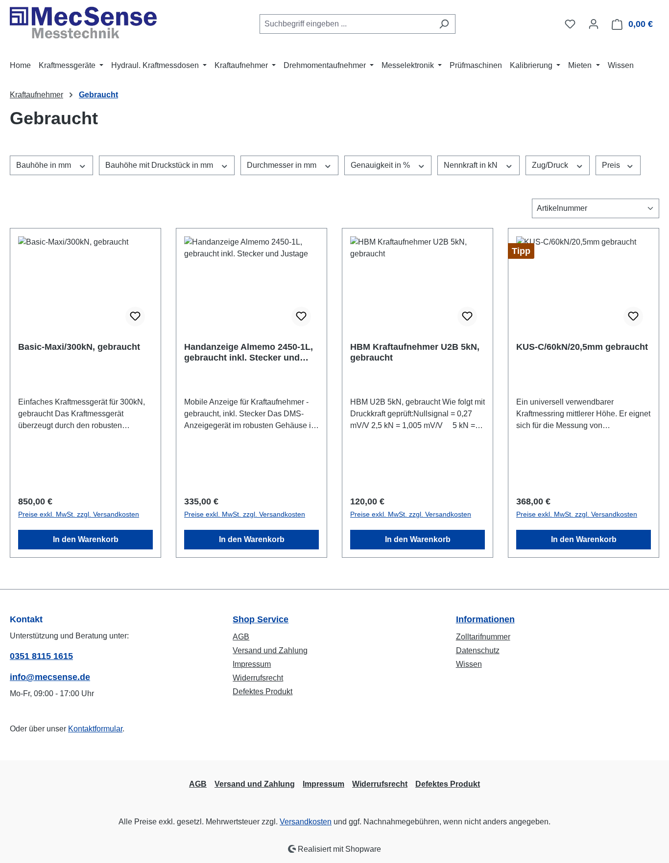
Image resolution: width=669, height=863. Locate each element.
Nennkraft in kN (472, 165)
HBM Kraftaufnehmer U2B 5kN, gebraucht (414, 352)
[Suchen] (443, 24)
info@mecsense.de (50, 677)
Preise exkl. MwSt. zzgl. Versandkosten (78, 514)
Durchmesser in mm (282, 165)
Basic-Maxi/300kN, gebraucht (79, 347)
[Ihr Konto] (593, 24)
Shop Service (260, 619)
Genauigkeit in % (381, 165)
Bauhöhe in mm (44, 165)
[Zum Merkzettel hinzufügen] (135, 316)
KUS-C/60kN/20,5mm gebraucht (582, 347)
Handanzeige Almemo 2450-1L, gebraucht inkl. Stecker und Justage (248, 352)
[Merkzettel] (570, 24)
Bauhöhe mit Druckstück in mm (160, 165)
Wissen (469, 664)
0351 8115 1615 (41, 656)
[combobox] (346, 24)
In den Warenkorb (86, 539)
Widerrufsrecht (258, 678)
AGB (241, 637)
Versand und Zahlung (270, 650)
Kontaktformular (95, 729)
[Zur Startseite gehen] (83, 22)
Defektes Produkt (262, 691)
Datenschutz (478, 650)
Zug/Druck (551, 165)
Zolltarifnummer (483, 637)
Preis (612, 165)
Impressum (252, 664)
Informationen (485, 619)
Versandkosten (306, 822)
